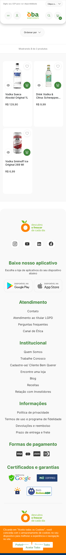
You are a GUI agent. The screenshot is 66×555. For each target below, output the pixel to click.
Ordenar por (30, 32)
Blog (33, 378)
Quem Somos (33, 352)
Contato (33, 311)
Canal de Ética (33, 331)
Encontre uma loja (33, 372)
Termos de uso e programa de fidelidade (33, 419)
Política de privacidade (33, 412)
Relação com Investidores (33, 391)
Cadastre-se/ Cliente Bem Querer (33, 365)
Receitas (33, 385)
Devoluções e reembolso (33, 426)
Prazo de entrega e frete (33, 432)
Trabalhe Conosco (33, 358)
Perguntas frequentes (33, 324)
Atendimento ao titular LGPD (33, 318)
